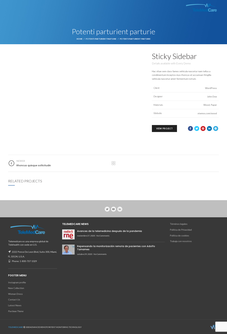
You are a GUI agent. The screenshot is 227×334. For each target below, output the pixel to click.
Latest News (14, 305)
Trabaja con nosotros (181, 241)
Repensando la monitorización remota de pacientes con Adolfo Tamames (116, 248)
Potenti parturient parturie (101, 39)
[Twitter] (196, 128)
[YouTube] (113, 209)
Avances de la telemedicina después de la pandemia (109, 231)
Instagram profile (17, 282)
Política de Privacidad (181, 229)
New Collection (16, 288)
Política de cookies (179, 235)
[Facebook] (190, 128)
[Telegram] (215, 128)
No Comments (103, 235)
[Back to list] (113, 163)
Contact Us (14, 299)
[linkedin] (209, 128)
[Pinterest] (203, 128)
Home (79, 39)
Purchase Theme (15, 311)
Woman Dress (15, 293)
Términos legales (178, 223)
